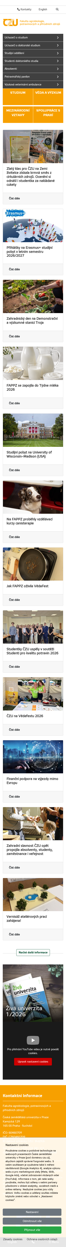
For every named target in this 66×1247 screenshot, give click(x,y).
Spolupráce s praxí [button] (48, 113)
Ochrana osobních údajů (42, 1239)
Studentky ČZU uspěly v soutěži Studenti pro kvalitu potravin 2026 (32, 651)
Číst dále (14, 198)
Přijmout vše (32, 1229)
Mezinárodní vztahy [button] (18, 113)
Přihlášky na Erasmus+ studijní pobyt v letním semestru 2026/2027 (29, 252)
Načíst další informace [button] (33, 952)
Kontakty (25, 9)
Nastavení (32, 1212)
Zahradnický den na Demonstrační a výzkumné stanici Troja (32, 320)
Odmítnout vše (32, 1221)
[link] (33, 22)
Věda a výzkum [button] (48, 92)
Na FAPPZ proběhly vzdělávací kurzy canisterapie (29, 521)
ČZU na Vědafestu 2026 (25, 716)
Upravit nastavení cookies (33, 1061)
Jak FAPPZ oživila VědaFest (27, 586)
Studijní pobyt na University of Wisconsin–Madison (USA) (29, 454)
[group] (33, 993)
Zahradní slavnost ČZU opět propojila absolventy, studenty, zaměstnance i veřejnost (30, 850)
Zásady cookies (12, 1239)
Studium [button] (17, 92)
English (43, 9)
